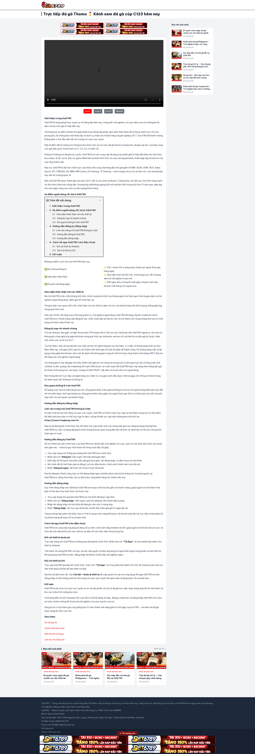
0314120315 (58, 714)
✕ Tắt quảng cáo (127, 733)
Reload (119, 111)
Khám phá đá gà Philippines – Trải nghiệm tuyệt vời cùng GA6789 (88, 678)
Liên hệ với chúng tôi (54, 639)
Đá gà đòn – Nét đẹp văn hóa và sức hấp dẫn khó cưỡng (196, 76)
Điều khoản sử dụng (54, 634)
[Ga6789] (53, 4)
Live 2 (98, 111)
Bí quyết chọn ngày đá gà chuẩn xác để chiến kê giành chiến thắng (56, 678)
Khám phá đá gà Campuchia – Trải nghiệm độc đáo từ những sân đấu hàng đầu (196, 89)
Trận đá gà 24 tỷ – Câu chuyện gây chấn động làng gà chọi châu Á (150, 678)
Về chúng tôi (50, 622)
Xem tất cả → (160, 649)
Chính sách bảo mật (54, 628)
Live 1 (87, 111)
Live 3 (108, 111)
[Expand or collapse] (100, 200)
